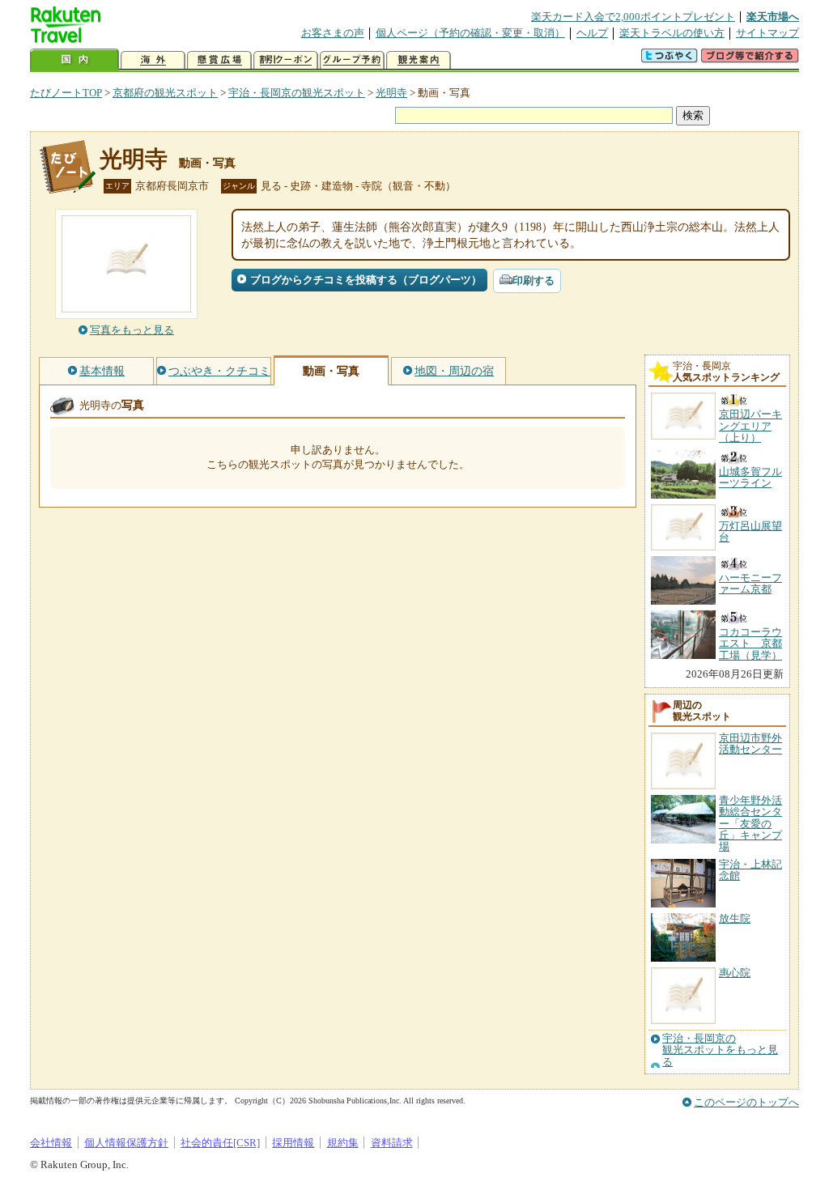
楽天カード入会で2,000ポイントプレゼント (633, 17)
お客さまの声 (332, 33)
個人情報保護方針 (126, 1143)
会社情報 (51, 1143)
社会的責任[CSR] (220, 1143)
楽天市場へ (772, 17)
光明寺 (391, 93)
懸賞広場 (219, 60)
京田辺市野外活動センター (750, 743)
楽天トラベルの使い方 (672, 33)
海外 (153, 60)
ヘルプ (592, 33)
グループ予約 (352, 60)
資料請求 (392, 1143)
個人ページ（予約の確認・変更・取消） (470, 33)
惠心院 (734, 973)
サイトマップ (767, 33)
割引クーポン (285, 60)
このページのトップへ (746, 1102)
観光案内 (418, 60)
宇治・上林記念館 (750, 870)
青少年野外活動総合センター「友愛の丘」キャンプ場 (750, 823)
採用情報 (293, 1143)
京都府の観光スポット (165, 93)
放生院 (734, 918)
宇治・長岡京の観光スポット (296, 93)
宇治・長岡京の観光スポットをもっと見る (720, 1050)
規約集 (343, 1143)
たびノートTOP (66, 93)
